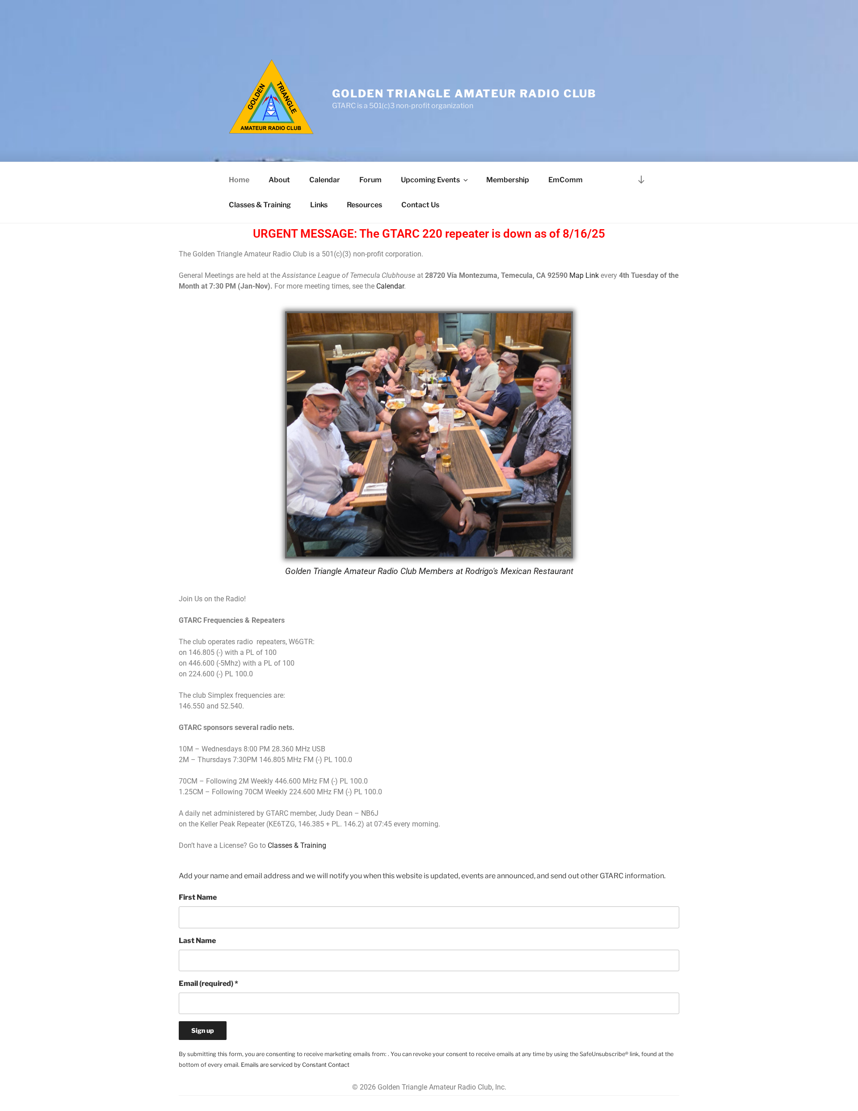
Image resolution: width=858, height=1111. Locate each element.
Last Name (197, 940)
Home (239, 180)
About (279, 180)
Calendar (324, 180)
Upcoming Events (430, 180)
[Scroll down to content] (641, 179)
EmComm (565, 180)
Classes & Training (260, 205)
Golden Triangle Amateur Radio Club (464, 93)
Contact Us (420, 205)
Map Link (584, 275)
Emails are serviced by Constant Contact (295, 1064)
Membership (507, 180)
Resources (364, 205)
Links (319, 205)
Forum (370, 180)
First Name (198, 897)
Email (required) (208, 983)
